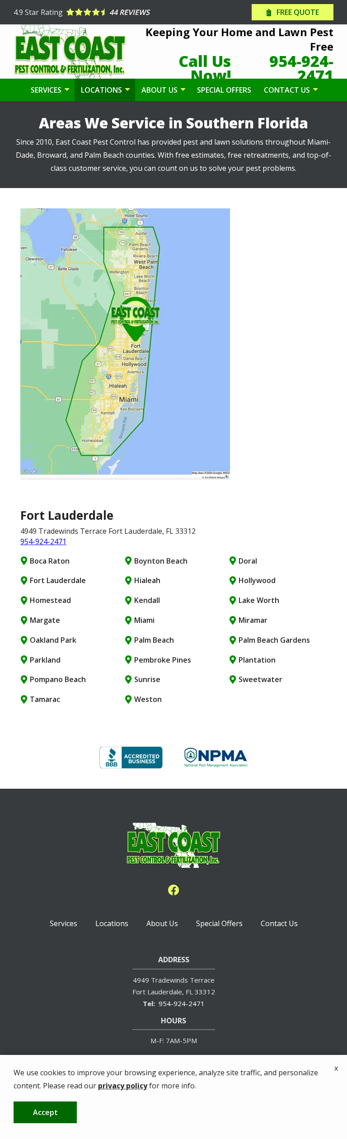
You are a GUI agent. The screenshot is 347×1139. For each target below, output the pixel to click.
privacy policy (122, 1086)
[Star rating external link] (94, 12)
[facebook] (173, 888)
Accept (45, 1112)
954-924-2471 (43, 541)
